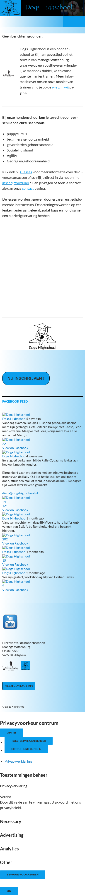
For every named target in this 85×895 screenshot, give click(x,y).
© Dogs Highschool (13, 706)
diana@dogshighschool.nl (20, 493)
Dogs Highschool (14, 419)
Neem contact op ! (19, 685)
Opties (11, 732)
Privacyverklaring (18, 761)
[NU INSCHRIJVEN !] (26, 383)
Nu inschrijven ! (25, 378)
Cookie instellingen (26, 749)
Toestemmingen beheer (28, 740)
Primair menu (79, 21)
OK (9, 890)
